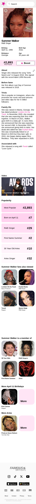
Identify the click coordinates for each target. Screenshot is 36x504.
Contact (14, 495)
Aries (21, 50)
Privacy (22, 495)
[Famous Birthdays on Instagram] (8, 476)
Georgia (4, 55)
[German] (30, 490)
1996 (11, 50)
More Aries (6, 413)
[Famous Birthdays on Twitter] (20, 476)
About (6, 495)
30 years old (24, 55)
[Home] (18, 469)
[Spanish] (5, 490)
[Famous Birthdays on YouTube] (27, 476)
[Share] (5, 10)
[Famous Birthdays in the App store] (12, 483)
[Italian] (24, 490)
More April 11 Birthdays (12, 386)
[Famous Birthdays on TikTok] (14, 476)
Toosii (25, 146)
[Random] (30, 10)
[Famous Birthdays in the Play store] (24, 483)
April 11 (4, 50)
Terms (29, 495)
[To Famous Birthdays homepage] (3, 4)
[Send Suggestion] (33, 71)
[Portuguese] (12, 490)
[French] (18, 490)
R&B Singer (6, 43)
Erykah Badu (27, 130)
